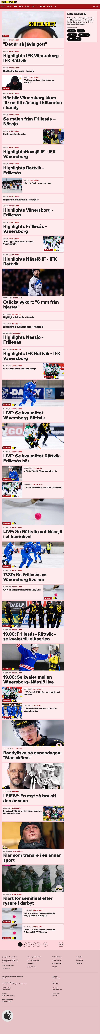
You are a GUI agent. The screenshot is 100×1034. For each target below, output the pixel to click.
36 (45, 944)
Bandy (72, 31)
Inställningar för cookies (34, 957)
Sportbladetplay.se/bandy (76, 24)
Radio (21, 6)
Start (3, 6)
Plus (81, 2)
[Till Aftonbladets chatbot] (74, 2)
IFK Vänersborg (74, 39)
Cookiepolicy (30, 963)
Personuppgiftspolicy (33, 960)
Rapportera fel (6, 968)
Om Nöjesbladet (57, 963)
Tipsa (32, 6)
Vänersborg (84, 35)
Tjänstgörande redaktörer (9, 957)
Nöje (15, 6)
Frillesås (72, 35)
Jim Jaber (55, 995)
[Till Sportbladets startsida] (9, 2)
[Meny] (55, 6)
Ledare (49, 6)
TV (37, 6)
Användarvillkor (31, 967)
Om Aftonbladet (56, 957)
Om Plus (54, 967)
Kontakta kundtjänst (8, 965)
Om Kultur (79, 957)
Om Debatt (79, 963)
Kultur (42, 6)
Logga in (94, 2)
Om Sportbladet (56, 960)
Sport (9, 6)
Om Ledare (79, 960)
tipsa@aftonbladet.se (8, 962)
